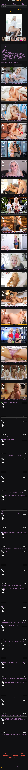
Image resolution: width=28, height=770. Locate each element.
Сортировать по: (9, 65)
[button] (25, 15)
